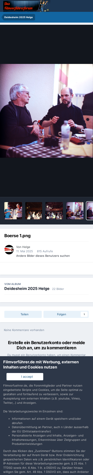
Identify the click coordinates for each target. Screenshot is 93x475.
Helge (26, 247)
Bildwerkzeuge (72, 189)
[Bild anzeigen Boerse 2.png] (74, 210)
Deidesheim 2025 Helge (27, 288)
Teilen (24, 314)
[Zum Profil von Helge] (9, 249)
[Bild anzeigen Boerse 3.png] (54, 210)
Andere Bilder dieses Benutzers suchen (43, 255)
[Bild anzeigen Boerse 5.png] (13, 210)
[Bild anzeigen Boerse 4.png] (33, 210)
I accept (26, 376)
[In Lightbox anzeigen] (46, 111)
